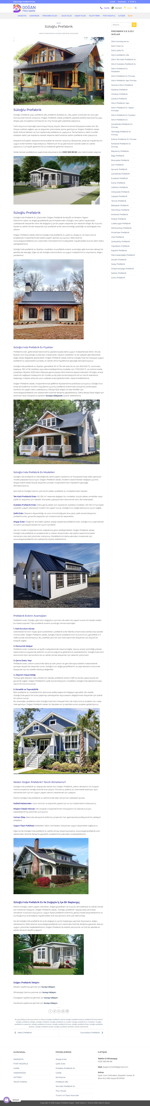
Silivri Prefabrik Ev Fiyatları (123, 115)
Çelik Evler (67, 16)
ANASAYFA (22, 16)
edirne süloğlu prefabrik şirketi (72, 1019)
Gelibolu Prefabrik (119, 187)
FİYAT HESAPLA (109, 16)
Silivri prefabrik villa (120, 55)
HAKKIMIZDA (122, 2)
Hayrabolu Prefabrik (120, 246)
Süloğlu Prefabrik (43, 1022)
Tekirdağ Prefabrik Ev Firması (121, 133)
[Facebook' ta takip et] (128, 2)
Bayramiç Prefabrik (120, 151)
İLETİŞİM (112, 2)
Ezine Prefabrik (118, 183)
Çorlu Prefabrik (118, 278)
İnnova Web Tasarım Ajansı (99, 1103)
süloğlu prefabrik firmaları (42, 1024)
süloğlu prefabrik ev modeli (60, 1022)
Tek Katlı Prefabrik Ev (65, 1086)
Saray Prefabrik (118, 264)
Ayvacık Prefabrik (119, 169)
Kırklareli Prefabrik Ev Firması (121, 145)
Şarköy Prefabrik (118, 273)
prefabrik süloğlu (29, 1022)
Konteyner (61, 1077)
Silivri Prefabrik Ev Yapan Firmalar (122, 109)
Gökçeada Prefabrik (120, 192)
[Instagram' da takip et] (131, 2)
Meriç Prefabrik (24, 1032)
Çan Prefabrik (117, 165)
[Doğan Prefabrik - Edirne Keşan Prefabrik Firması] (25, 8)
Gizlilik (16, 1068)
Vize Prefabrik (117, 237)
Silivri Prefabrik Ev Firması (123, 76)
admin (41, 33)
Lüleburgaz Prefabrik (121, 223)
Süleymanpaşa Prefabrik (122, 269)
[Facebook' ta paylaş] (50, 1011)
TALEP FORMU (94, 16)
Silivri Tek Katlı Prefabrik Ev (123, 59)
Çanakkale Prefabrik (120, 174)
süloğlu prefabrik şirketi (44, 1027)
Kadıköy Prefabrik (119, 90)
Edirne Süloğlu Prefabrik (50, 1019)
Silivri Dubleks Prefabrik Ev (123, 64)
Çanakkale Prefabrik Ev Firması (122, 125)
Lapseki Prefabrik (119, 196)
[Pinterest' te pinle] (63, 1011)
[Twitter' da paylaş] (54, 1011)
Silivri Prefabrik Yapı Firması (124, 80)
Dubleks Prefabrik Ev (65, 1068)
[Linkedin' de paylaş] (67, 1011)
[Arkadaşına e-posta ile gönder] (59, 1011)
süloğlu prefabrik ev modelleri (83, 1022)
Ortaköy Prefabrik (119, 94)
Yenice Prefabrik (118, 201)
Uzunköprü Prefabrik (90, 1032)
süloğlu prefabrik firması (61, 1024)
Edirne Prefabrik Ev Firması (123, 139)
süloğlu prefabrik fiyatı (80, 1024)
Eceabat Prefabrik (119, 178)
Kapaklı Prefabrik (119, 250)
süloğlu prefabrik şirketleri (64, 1027)
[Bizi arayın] (135, 2)
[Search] (136, 8)
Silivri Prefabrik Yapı (120, 103)
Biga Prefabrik (117, 156)
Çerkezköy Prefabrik (120, 241)
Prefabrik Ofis (62, 1082)
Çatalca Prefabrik (119, 99)
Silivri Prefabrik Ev (119, 120)
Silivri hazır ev (117, 46)
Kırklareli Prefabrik (119, 214)
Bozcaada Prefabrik (120, 160)
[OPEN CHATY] (6, 1100)
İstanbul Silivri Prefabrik (122, 85)
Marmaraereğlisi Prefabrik (123, 255)
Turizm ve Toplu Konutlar (67, 1095)
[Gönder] (134, 24)
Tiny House (61, 1091)
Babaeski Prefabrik (120, 205)
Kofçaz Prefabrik (118, 219)
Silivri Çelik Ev (117, 50)
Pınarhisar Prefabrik (120, 232)
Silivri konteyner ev (120, 41)
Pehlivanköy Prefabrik (121, 228)
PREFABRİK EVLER (49, 16)
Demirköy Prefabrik (120, 210)
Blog (130, 16)
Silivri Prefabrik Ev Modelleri (119, 70)
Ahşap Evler (80, 16)
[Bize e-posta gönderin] (133, 2)
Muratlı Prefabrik (119, 260)
